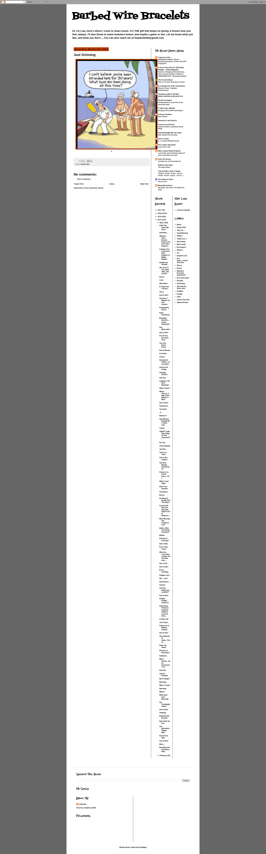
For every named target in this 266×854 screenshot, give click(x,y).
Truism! (162, 585)
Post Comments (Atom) (94, 188)
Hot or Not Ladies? (163, 459)
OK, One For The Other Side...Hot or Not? (164, 271)
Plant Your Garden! (163, 488)
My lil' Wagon (164, 679)
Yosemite (163, 409)
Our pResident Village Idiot (164, 729)
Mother (162, 535)
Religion (180, 291)
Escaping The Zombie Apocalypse (170, 110)
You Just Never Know (162, 345)
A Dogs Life (163, 619)
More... (162, 744)
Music (179, 225)
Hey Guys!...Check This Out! (182, 260)
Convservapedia (183, 210)
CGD (179, 297)
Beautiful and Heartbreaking (164, 749)
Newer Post (79, 184)
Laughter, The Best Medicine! (164, 383)
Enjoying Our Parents (164, 717)
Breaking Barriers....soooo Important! (164, 321)
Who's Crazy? (164, 685)
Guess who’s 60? (164, 147)
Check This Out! (183, 300)
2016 (160, 213)
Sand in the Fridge (163, 368)
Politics (180, 236)
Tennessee (163, 406)
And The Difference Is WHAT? (164, 590)
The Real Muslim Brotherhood (164, 466)
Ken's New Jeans (163, 548)
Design (179, 294)
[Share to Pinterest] (91, 161)
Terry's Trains (163, 139)
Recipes (180, 281)
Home (112, 184)
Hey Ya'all (163, 563)
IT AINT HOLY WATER (166, 108)
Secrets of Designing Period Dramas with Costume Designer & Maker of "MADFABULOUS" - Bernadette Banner (172, 74)
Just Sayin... (164, 622)
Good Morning (182, 233)
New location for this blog (167, 135)
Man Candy (181, 244)
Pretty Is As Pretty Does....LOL (164, 475)
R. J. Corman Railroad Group (168, 141)
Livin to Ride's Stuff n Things (169, 171)
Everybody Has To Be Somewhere (171, 86)
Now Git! (162, 670)
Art (178, 253)
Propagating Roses (164, 309)
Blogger (143, 847)
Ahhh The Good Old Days (164, 227)
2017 (160, 210)
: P (160, 412)
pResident (163, 283)
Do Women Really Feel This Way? (164, 500)
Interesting (181, 242)
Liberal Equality (163, 675)
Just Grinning (164, 446)
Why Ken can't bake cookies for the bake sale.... (164, 556)
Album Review (182, 302)
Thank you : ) (182, 239)
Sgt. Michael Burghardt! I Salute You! (164, 422)
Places (179, 265)
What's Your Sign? (164, 482)
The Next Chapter (165, 100)
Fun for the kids (163, 737)
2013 (160, 220)
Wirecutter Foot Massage (164, 697)
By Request (181, 247)
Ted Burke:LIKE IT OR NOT (168, 94)
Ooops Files (85, 164)
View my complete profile (86, 808)
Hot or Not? (163, 295)
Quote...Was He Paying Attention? (164, 530)
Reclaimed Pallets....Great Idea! (164, 362)
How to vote (162, 181)
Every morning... (164, 571)
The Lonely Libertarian (167, 145)
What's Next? (164, 388)
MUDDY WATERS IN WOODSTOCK (170, 96)
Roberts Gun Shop (165, 165)
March (162, 223)
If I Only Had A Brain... (164, 288)
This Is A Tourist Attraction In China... (172, 82)
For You (162, 443)
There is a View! (163, 453)
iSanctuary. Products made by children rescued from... (164, 611)
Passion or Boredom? (164, 652)
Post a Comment (83, 179)
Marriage (162, 682)
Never (161, 277)
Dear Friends (162, 116)
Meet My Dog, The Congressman (164, 522)
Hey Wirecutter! (164, 328)
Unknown (82, 804)
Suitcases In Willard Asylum (164, 628)
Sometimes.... (164, 582)
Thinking (162, 713)
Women (180, 250)
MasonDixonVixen (165, 185)
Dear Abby (163, 544)
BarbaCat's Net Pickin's (167, 121)
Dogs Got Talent (163, 646)
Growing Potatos (163, 373)
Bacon (161, 495)
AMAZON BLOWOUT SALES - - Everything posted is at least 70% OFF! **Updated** (172, 62)
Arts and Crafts (183, 278)
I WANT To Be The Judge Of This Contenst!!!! (164, 436)
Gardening (181, 283)
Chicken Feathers (165, 114)
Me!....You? (163, 578)
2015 (160, 217)
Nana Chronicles (164, 314)
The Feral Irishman (165, 80)
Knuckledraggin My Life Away (169, 133)
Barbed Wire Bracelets (130, 16)
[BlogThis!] (83, 161)
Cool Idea (163, 354)
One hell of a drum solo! (181, 287)
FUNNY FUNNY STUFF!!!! (164, 601)
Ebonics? (163, 416)
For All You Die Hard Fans (163, 338)
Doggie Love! (164, 575)
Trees (161, 292)
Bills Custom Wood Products (169, 151)
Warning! (162, 689)
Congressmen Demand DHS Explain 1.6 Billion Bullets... (164, 254)
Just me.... (181, 230)
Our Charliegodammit (164, 704)
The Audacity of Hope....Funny (164, 639)
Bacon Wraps (164, 350)
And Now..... (163, 233)
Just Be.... (163, 449)
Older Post (144, 184)
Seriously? (163, 492)
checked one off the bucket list (169, 161)
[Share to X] (85, 161)
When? (162, 692)
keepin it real (182, 256)
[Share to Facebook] (88, 161)
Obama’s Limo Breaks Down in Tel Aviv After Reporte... (164, 241)
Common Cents (164, 57)
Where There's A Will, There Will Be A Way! (164, 396)
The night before (164, 167)
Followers (163, 656)
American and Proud (166, 125)
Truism (162, 357)
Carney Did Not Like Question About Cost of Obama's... (164, 511)
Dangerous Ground (163, 263)
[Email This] (80, 161)
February (163, 755)
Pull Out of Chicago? (164, 539)
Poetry (179, 268)
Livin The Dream (164, 159)
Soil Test (162, 378)
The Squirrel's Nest (165, 179)
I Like (161, 280)
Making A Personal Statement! (181, 273)
